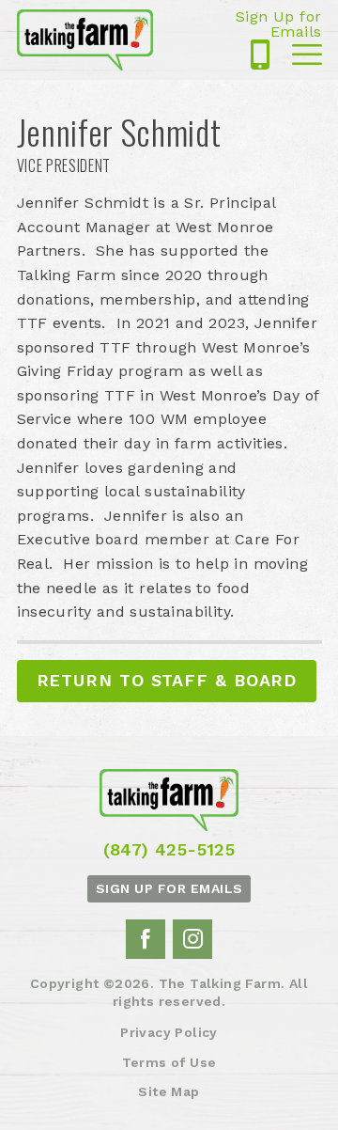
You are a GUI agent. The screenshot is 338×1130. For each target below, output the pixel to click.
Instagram (192, 939)
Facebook (145, 939)
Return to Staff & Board (167, 680)
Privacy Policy (169, 1032)
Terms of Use (169, 1062)
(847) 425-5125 (260, 54)
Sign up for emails (169, 888)
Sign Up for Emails (278, 24)
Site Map (168, 1091)
